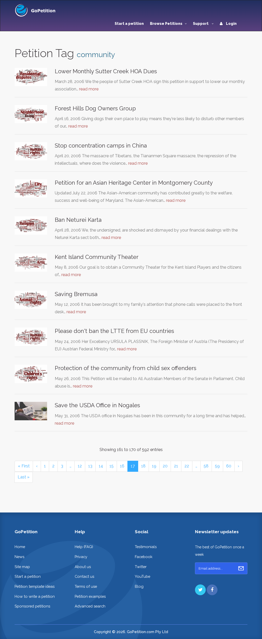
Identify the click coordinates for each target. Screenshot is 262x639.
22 (186, 466)
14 (101, 466)
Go (241, 568)
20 (165, 466)
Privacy (81, 556)
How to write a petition (35, 596)
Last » (23, 477)
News (19, 556)
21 (176, 466)
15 (112, 466)
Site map (22, 566)
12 (80, 466)
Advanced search (90, 606)
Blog (139, 586)
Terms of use (86, 586)
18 (143, 466)
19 (154, 466)
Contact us (84, 576)
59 (217, 466)
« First (24, 466)
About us (83, 566)
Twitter (141, 566)
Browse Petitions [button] (166, 24)
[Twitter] (200, 589)
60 (228, 466)
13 (90, 466)
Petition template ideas (34, 586)
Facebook (143, 556)
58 (206, 466)
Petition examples (90, 596)
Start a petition (129, 24)
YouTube (142, 576)
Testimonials (146, 546)
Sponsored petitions (32, 606)
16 (122, 466)
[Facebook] (212, 589)
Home (20, 546)
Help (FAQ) (84, 546)
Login (231, 24)
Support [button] (201, 24)
